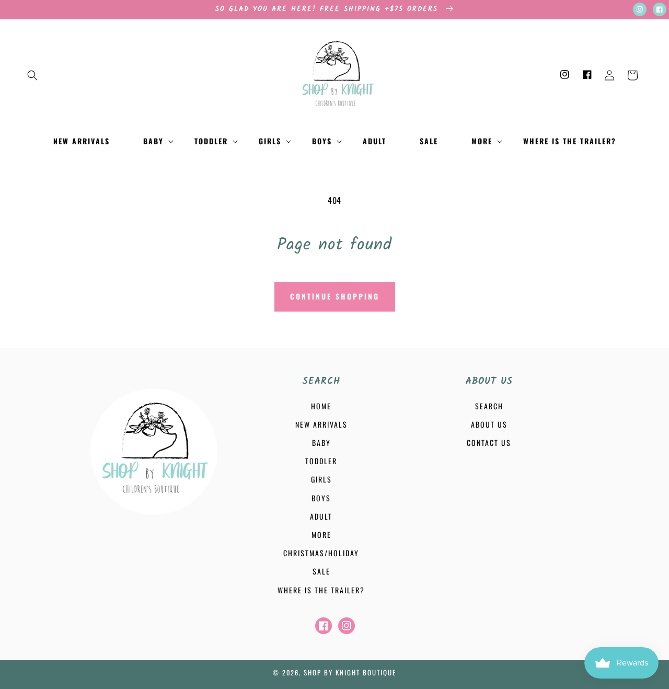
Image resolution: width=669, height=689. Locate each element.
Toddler (321, 460)
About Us (489, 424)
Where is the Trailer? (321, 589)
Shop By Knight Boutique (350, 672)
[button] (32, 75)
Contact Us (489, 442)
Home (321, 405)
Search (489, 405)
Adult (321, 516)
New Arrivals (321, 424)
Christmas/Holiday (321, 552)
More (321, 534)
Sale (321, 571)
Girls (321, 479)
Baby (321, 442)
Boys (321, 497)
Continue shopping (334, 296)
